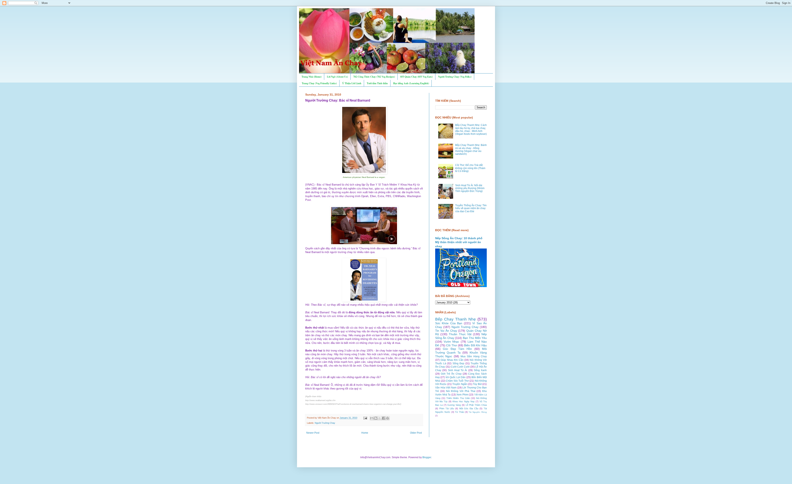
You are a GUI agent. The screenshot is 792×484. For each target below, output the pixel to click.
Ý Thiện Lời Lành (351, 83)
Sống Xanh (480, 370)
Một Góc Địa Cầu (468, 408)
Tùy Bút (477, 384)
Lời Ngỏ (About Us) (337, 76)
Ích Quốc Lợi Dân (456, 377)
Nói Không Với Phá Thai (460, 391)
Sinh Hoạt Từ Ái (457, 370)
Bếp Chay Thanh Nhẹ (455, 319)
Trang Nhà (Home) (312, 76)
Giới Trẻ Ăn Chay (451, 373)
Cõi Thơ (451, 345)
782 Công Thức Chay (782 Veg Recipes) (374, 76)
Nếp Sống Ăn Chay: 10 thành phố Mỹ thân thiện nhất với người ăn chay (458, 242)
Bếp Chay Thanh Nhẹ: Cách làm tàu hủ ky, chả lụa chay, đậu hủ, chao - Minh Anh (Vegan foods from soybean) (471, 129)
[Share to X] (380, 418)
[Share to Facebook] (384, 418)
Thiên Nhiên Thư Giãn (458, 398)
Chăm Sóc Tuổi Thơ (457, 380)
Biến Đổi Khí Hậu (475, 345)
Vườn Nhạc (451, 341)
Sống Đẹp (458, 363)
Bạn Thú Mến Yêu (475, 338)
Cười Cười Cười (460, 366)
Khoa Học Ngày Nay (463, 401)
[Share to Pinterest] (387, 418)
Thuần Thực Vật (460, 334)
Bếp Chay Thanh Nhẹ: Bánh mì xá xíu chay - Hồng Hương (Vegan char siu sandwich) (471, 149)
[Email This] (372, 418)
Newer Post (312, 432)
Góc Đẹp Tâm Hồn (457, 348)
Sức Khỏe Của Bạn (448, 323)
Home (364, 432)
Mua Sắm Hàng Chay (474, 356)
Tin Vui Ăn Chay (446, 330)
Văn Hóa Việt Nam (445, 387)
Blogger (426, 457)
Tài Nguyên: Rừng (478, 412)
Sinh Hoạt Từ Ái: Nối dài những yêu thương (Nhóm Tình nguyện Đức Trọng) (469, 188)
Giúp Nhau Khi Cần (452, 360)
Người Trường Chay (325, 423)
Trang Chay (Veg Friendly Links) (319, 83)
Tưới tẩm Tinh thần (377, 83)
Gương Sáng (454, 405)
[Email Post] (365, 418)
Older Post (416, 432)
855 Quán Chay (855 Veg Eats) (416, 76)
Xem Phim (462, 394)
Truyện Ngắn (459, 384)
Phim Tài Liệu (446, 408)
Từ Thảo (459, 412)
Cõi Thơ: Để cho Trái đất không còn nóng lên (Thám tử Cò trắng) (470, 168)
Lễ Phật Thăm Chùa (476, 405)
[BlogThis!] (376, 418)
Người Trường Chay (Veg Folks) (454, 76)
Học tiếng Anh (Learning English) (411, 83)
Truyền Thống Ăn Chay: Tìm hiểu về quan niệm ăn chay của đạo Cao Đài (471, 208)
